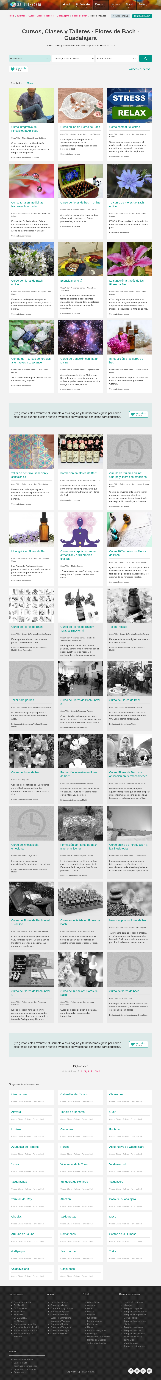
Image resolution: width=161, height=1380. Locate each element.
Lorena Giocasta (93, 134)
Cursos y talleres (58, 1305)
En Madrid (19, 1305)
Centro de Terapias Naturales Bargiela (36, 634)
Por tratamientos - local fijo (27, 1327)
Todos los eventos (59, 1302)
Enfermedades (94, 1321)
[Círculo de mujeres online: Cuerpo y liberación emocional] (129, 451)
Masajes (128, 1305)
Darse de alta (20, 1362)
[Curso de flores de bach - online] (80, 181)
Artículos (116, 5)
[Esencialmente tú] (80, 259)
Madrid (36, 158)
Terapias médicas (132, 1330)
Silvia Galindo (43, 484)
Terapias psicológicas (134, 1333)
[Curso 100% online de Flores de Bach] (129, 529)
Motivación (92, 1324)
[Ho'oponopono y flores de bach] (129, 898)
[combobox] (30, 58)
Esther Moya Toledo (29, 856)
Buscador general (22, 1302)
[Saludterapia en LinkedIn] (143, 1371)
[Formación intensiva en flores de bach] (80, 750)
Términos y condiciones (25, 1366)
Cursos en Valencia (60, 1321)
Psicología (92, 1333)
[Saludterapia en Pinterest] (149, 1371)
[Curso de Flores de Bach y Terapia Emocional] (80, 605)
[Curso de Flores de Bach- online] (31, 259)
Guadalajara (63, 15)
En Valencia (19, 1311)
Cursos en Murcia (59, 1333)
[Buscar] (145, 58)
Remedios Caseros (96, 1340)
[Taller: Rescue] (129, 605)
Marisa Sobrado (77, 566)
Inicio (11, 15)
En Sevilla (18, 1314)
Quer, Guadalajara (25, 650)
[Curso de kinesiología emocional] (31, 823)
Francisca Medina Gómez (136, 783)
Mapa (30, 83)
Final (97, 1071)
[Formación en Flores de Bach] (80, 451)
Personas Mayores (96, 1330)
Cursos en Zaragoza (60, 1327)
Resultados (16, 83)
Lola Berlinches (126, 998)
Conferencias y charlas (61, 1308)
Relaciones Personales (98, 1336)
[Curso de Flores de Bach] (31, 605)
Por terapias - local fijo (25, 1324)
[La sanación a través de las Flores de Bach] (129, 259)
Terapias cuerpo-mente (135, 1311)
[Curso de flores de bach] (31, 750)
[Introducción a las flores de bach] (129, 337)
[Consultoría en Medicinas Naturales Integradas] (31, 181)
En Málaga (19, 1321)
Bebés (90, 1308)
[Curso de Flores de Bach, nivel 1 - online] (31, 898)
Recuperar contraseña (25, 1369)
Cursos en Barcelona (60, 1318)
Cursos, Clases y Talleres (41, 15)
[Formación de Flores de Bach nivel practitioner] (80, 823)
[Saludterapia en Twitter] (137, 1371)
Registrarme (121, 16)
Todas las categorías (134, 1346)
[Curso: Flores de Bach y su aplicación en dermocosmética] (129, 750)
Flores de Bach (79, 15)
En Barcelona (20, 1308)
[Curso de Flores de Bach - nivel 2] (80, 678)
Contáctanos (20, 1372)
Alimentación (93, 1302)
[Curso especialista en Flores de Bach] (80, 898)
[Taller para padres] (31, 678)
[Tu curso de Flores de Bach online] (129, 181)
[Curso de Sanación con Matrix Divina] (80, 337)
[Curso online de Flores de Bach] (80, 105)
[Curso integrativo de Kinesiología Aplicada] (31, 105)
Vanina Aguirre (141, 562)
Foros (142, 5)
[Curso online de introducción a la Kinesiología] (129, 823)
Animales (91, 1305)
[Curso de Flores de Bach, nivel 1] (31, 969)
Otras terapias (131, 1343)
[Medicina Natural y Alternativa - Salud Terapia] (25, 4)
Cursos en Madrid (59, 1314)
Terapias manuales (133, 1327)
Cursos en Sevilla (59, 1324)
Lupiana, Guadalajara (139, 1015)
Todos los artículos (96, 1343)
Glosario (129, 5)
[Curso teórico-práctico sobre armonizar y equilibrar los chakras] (80, 529)
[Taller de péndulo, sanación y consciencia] (31, 451)
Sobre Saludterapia (23, 1359)
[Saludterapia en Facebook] (131, 1371)
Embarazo (92, 1318)
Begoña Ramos (93, 370)
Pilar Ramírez (92, 210)
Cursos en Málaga (59, 1330)
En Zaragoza (20, 1318)
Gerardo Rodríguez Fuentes (82, 711)
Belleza (90, 1311)
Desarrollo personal (133, 1302)
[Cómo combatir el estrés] (129, 105)
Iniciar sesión (143, 16)
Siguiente (88, 1071)
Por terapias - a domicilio (26, 1330)
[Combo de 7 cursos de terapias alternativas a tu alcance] (31, 337)
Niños (90, 1327)
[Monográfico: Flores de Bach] (31, 529)
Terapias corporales (134, 1308)
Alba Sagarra (43, 931)
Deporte (91, 1314)
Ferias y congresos (59, 1311)
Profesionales (83, 5)
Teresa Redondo (93, 480)
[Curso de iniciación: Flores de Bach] (80, 969)
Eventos (101, 5)
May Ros (25, 780)
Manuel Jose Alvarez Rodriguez (34, 138)
